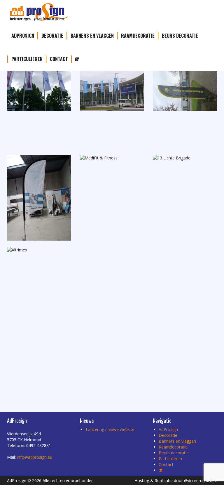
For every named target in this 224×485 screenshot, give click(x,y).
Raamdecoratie (138, 35)
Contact (59, 58)
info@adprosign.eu (34, 457)
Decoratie (52, 35)
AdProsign (22, 35)
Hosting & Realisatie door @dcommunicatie (175, 480)
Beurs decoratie (180, 35)
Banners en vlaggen (92, 35)
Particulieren (27, 58)
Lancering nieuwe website (110, 429)
